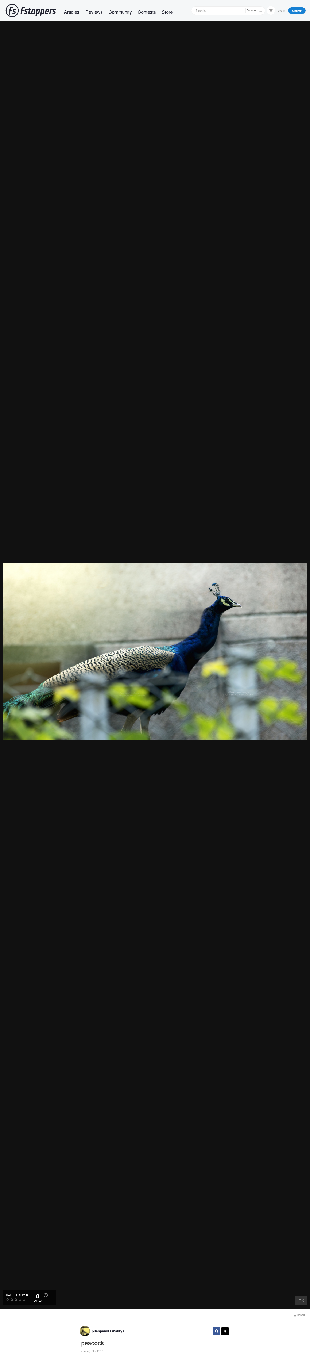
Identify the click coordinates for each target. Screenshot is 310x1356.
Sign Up (297, 10)
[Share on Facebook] (216, 1331)
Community (120, 11)
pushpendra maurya (108, 1331)
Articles (71, 11)
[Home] (30, 10)
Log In (281, 10)
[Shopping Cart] (271, 10)
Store (167, 11)
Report (300, 1315)
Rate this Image (18, 1295)
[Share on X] (225, 1331)
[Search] (260, 10)
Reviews (94, 11)
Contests (147, 11)
